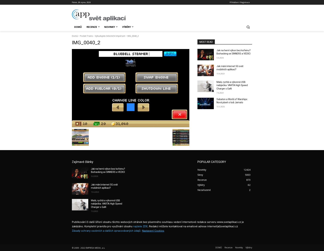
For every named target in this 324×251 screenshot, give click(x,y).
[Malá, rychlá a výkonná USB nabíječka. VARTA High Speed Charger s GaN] (205, 86)
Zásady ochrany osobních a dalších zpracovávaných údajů (106, 230)
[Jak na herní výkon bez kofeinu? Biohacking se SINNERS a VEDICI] (205, 54)
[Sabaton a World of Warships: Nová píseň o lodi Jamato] (205, 103)
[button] (248, 27)
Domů (75, 36)
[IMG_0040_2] (130, 88)
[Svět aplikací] (99, 15)
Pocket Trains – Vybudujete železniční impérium (102, 36)
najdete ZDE (140, 226)
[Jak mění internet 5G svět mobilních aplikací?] (205, 70)
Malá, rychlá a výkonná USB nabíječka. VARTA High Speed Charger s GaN (232, 85)
